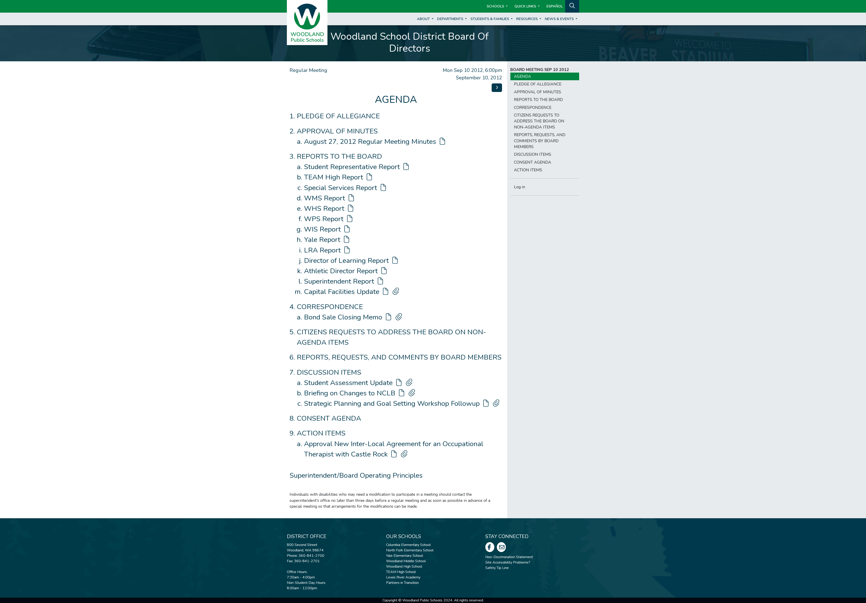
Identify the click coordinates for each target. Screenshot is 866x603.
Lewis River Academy (403, 577)
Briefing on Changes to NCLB (350, 393)
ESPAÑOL (554, 6)
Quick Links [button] (525, 6)
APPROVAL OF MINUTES (337, 131)
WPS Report (324, 219)
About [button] (424, 18)
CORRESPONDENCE (330, 307)
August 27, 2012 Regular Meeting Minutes (371, 141)
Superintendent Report (340, 281)
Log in (519, 187)
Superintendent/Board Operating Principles (356, 475)
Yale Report (323, 239)
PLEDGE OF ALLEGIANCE (338, 116)
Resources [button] (527, 18)
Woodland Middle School (406, 561)
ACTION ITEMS (321, 433)
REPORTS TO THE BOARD (339, 156)
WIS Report (323, 229)
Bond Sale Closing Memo (344, 317)
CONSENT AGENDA (329, 418)
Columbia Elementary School (408, 544)
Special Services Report (341, 188)
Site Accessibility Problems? (507, 562)
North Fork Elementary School (409, 550)
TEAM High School (401, 571)
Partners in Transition (402, 582)
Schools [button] (496, 6)
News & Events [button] (560, 18)
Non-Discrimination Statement (509, 557)
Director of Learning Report (347, 260)
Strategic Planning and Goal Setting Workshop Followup (392, 403)
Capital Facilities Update (342, 291)
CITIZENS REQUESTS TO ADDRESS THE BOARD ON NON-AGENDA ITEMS (539, 121)
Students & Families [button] (490, 18)
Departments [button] (450, 18)
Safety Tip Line (497, 567)
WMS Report (325, 198)
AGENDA (522, 76)
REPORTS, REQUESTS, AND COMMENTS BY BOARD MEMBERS (399, 357)
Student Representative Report (353, 167)
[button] (572, 6)
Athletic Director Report (342, 271)
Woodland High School (404, 566)
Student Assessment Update (349, 382)
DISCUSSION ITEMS (329, 372)
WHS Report (325, 208)
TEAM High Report (334, 177)
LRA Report (323, 250)
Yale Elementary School (404, 555)
